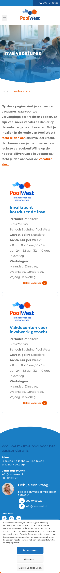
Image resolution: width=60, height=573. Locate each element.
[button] (4, 18)
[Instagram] (11, 518)
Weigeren (30, 559)
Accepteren (30, 550)
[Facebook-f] (4, 518)
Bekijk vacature (34, 283)
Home (5, 91)
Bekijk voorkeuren (30, 567)
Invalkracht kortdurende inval (28, 209)
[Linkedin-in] (18, 518)
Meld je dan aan (14, 138)
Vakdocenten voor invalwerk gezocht (29, 329)
